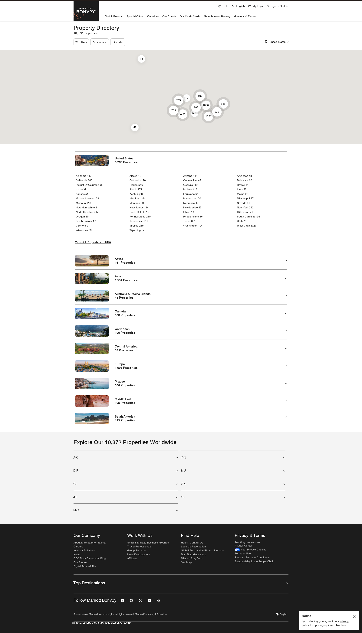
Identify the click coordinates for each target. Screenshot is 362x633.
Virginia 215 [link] (137, 225)
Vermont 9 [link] (82, 225)
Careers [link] (78, 546)
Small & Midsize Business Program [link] (148, 542)
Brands (118, 42)
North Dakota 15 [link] (139, 212)
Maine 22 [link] (242, 193)
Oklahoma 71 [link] (245, 212)
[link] (250, 550)
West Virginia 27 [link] (246, 225)
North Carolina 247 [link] (87, 212)
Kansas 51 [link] (82, 193)
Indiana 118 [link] (190, 189)
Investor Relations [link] (84, 550)
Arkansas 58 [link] (244, 175)
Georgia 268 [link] (190, 184)
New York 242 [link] (245, 207)
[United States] (287, 41)
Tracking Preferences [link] (247, 542)
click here (340, 625)
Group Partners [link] (136, 550)
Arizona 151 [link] (190, 175)
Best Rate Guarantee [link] (193, 554)
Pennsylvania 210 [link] (140, 216)
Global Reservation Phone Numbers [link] (202, 550)
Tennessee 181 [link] (139, 221)
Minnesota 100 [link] (192, 198)
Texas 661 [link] (189, 221)
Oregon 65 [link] (82, 216)
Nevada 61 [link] (243, 202)
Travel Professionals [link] (139, 546)
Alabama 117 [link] (84, 175)
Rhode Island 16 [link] (193, 216)
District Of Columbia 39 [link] (89, 184)
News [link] (77, 554)
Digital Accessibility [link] (85, 566)
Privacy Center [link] (243, 545)
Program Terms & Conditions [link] (252, 557)
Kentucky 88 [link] (137, 193)
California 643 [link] (84, 180)
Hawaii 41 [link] (243, 184)
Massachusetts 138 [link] (87, 198)
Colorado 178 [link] (138, 180)
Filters (83, 42)
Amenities (99, 42)
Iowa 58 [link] (241, 189)
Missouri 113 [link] (83, 202)
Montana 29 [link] (137, 202)
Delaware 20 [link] (244, 180)
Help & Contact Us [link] (192, 542)
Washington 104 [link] (193, 225)
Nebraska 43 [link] (191, 202)
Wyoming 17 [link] (137, 230)
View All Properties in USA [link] (93, 242)
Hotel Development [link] (138, 554)
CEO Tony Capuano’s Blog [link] (90, 558)
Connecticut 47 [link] (192, 180)
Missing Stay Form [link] (192, 558)
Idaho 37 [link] (81, 189)
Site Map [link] (186, 562)
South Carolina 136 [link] (248, 216)
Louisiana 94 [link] (191, 193)
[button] (238, 5)
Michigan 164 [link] (138, 198)
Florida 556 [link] (136, 184)
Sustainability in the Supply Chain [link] (254, 561)
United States (277, 41)
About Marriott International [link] (90, 542)
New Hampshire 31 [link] (87, 207)
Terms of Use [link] (243, 553)
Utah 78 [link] (241, 221)
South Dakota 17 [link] (86, 221)
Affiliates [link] (132, 558)
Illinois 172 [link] (136, 189)
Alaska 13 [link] (135, 175)
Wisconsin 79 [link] (84, 230)
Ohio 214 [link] (188, 212)
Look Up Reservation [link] (193, 546)
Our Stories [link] (80, 562)
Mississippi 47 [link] (245, 198)
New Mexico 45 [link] (192, 207)
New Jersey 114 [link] (139, 207)
